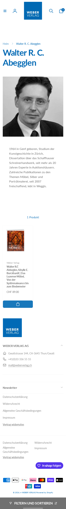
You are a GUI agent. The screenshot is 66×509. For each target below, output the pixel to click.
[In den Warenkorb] (18, 304)
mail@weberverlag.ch (20, 365)
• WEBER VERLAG (28, 492)
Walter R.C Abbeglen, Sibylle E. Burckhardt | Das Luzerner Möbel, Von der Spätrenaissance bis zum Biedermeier (18, 276)
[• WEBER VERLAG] (12, 336)
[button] (5, 11)
